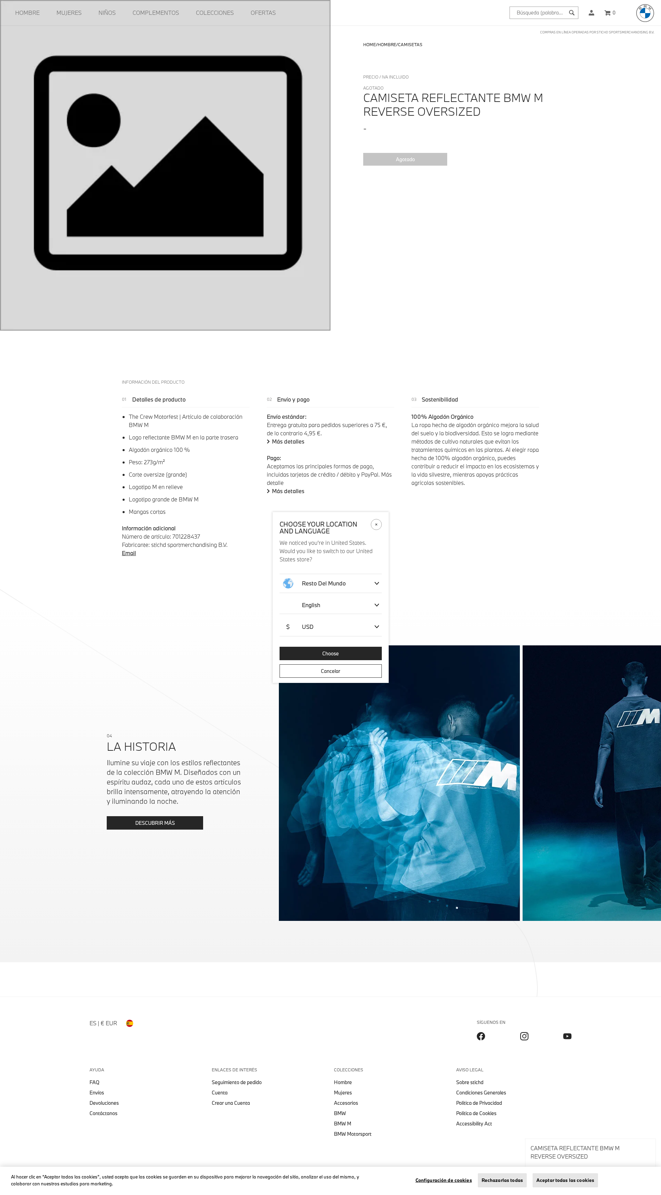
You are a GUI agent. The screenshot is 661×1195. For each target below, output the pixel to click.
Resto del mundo (324, 583)
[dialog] (330, 597)
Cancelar (330, 671)
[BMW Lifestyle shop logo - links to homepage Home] (645, 13)
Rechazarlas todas (502, 1180)
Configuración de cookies (444, 1180)
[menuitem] (27, 12)
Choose (330, 653)
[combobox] (544, 13)
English (311, 605)
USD (300, 626)
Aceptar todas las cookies (565, 1180)
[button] (591, 12)
